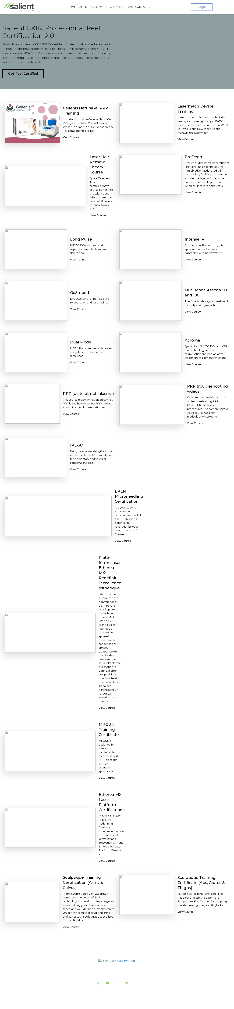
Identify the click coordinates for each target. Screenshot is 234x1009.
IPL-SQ (76, 445)
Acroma (192, 340)
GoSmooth (80, 292)
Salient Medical (116, 1002)
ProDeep (193, 157)
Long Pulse (81, 239)
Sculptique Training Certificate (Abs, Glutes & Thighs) (201, 882)
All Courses (114, 6)
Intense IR (194, 239)
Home (71, 6)
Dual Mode (80, 342)
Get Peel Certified (23, 74)
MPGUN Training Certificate (109, 729)
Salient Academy (90, 6)
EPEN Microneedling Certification (129, 496)
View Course (71, 137)
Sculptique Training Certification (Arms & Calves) (83, 882)
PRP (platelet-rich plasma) (88, 393)
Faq (130, 6)
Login (201, 7)
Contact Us (143, 6)
